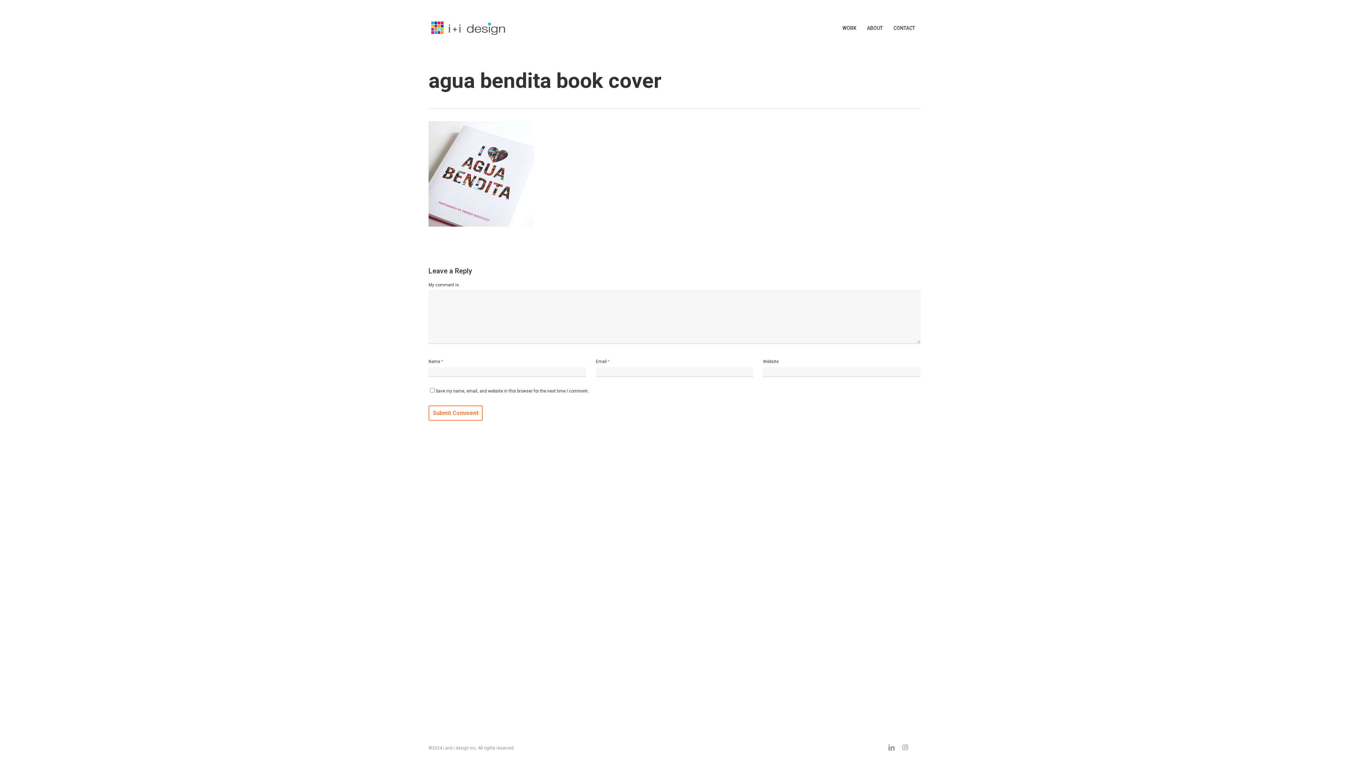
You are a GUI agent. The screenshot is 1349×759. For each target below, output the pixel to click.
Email (603, 361)
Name (436, 361)
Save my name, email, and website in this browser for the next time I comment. (512, 391)
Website (771, 361)
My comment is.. (445, 285)
